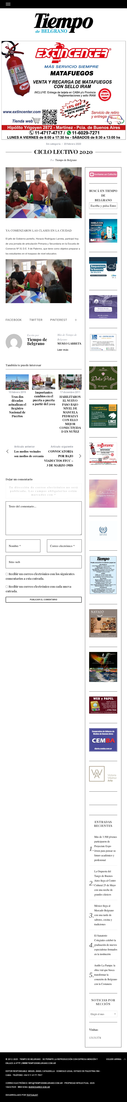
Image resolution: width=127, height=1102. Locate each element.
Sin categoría (53, 144)
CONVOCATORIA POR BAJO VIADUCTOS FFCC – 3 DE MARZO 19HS (58, 456)
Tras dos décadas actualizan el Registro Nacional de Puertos (17, 406)
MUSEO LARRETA (69, 343)
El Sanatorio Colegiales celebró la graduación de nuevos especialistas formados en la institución (105, 945)
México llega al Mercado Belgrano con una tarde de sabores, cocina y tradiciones (104, 915)
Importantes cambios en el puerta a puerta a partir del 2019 (43, 398)
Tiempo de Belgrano (66, 160)
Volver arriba (113, 1059)
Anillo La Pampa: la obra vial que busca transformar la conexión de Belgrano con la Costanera (105, 975)
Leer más (62, 350)
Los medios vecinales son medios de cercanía (29, 451)
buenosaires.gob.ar (39, 1087)
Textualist (32, 1095)
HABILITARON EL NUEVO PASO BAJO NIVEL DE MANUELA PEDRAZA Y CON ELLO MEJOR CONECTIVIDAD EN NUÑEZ (70, 414)
